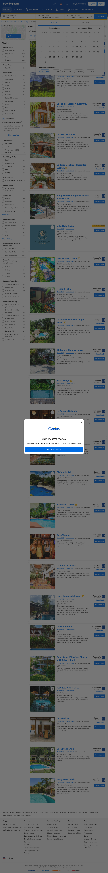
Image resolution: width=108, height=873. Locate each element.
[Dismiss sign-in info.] (82, 422)
